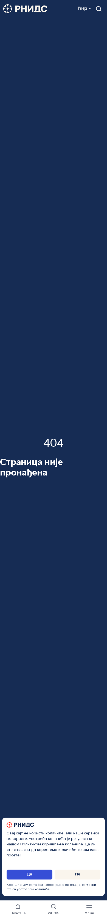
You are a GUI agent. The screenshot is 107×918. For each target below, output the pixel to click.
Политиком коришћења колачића (51, 844)
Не (77, 874)
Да (29, 874)
